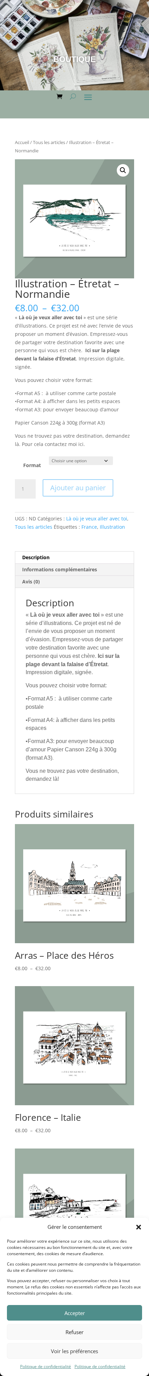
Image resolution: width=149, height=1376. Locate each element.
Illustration (112, 527)
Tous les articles (49, 142)
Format (32, 465)
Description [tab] (36, 557)
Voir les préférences (74, 1351)
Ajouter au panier (78, 487)
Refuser (74, 1332)
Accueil (22, 142)
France (89, 527)
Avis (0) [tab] (31, 581)
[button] (138, 1227)
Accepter (74, 1313)
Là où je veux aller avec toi (96, 518)
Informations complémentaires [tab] (59, 569)
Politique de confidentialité (45, 1366)
